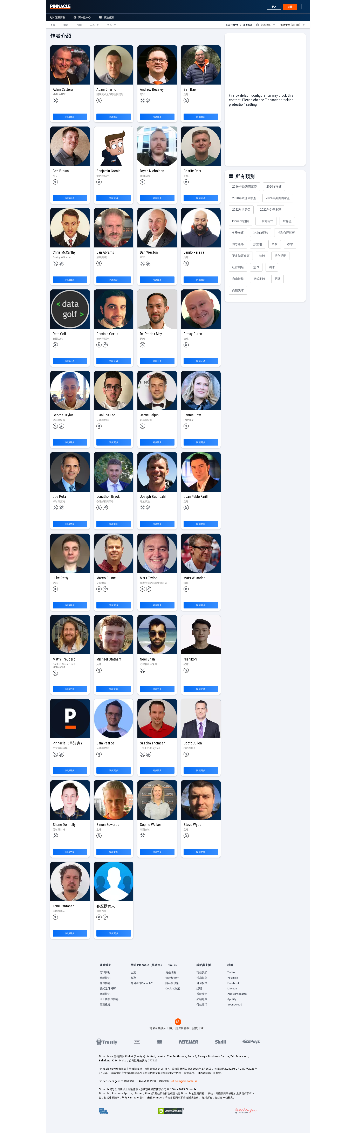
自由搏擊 (238, 278)
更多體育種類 (240, 255)
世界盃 (287, 221)
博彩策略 (238, 244)
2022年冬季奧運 (270, 209)
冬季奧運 (238, 232)
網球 (272, 267)
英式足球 (259, 278)
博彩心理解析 (286, 232)
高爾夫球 (238, 290)
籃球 (256, 267)
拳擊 (275, 244)
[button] (52, 24)
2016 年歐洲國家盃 (244, 186)
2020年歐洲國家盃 (244, 198)
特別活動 (280, 255)
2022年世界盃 (241, 209)
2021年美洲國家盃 (278, 198)
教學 (290, 244)
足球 (277, 278)
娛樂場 (257, 244)
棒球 (262, 255)
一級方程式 (266, 221)
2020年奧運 (274, 186)
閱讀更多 (70, 117)
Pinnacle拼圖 (240, 221)
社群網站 (238, 267)
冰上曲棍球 (260, 232)
